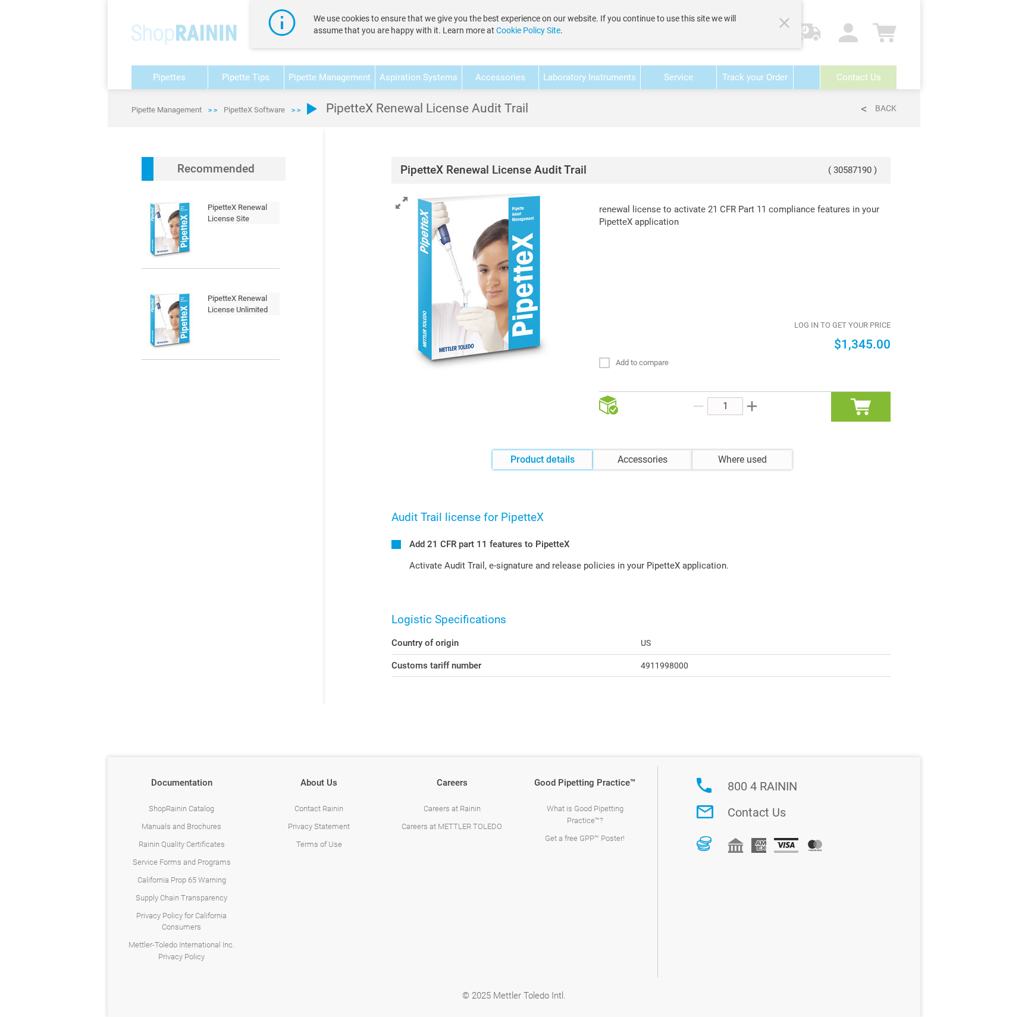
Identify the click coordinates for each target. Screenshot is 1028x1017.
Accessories (642, 459)
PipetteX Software (254, 109)
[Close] (785, 24)
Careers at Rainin (452, 808)
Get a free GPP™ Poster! (585, 838)
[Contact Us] (705, 811)
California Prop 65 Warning (181, 879)
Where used (742, 459)
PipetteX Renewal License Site (237, 213)
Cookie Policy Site (528, 30)
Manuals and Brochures (181, 826)
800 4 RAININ (762, 786)
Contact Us (757, 812)
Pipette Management (166, 109)
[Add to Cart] (861, 407)
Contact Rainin (318, 808)
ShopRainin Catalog (181, 808)
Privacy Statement (319, 826)
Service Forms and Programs (182, 862)
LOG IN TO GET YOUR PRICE (842, 325)
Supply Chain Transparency (181, 897)
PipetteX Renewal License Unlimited (238, 304)
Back (886, 108)
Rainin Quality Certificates (182, 844)
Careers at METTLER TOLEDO (452, 826)
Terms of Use (319, 844)
